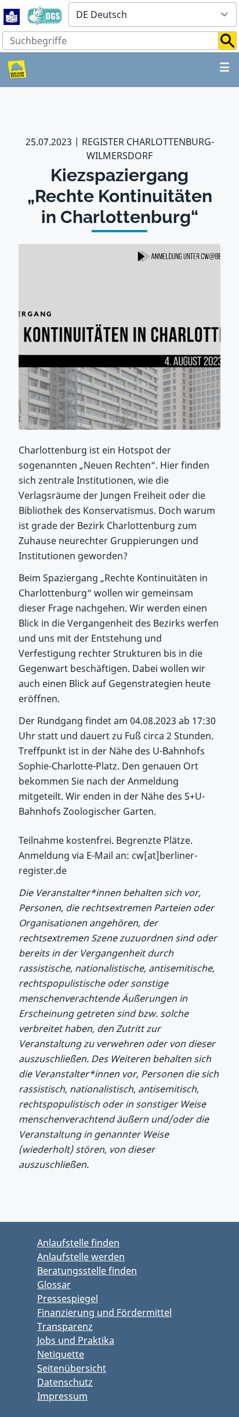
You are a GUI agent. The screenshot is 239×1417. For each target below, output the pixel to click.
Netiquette (60, 1354)
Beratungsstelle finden (87, 1270)
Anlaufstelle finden (78, 1242)
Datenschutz (65, 1382)
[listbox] (152, 14)
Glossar (54, 1284)
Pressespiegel (67, 1298)
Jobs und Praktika (75, 1340)
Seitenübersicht (71, 1368)
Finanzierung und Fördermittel (104, 1312)
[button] (228, 40)
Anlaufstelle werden (81, 1256)
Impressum (62, 1396)
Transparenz (65, 1326)
